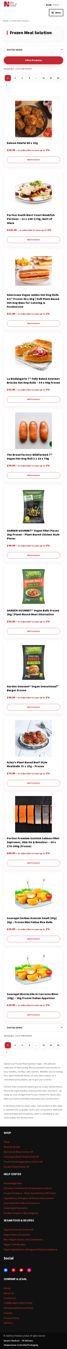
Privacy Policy (11, 1318)
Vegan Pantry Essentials (17, 1234)
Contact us (10, 1298)
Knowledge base (13, 1183)
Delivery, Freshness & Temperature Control (28, 1188)
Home (5, 20)
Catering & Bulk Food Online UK (21, 1156)
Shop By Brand (12, 1146)
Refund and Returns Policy (18, 1307)
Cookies (8, 1313)
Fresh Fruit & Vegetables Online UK (23, 1161)
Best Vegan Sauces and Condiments (23, 1239)
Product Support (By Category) (21, 1213)
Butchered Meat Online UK (18, 1151)
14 (58, 78)
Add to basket (33, 160)
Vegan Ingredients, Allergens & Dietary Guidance (30, 1249)
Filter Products (33, 60)
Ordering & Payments (15, 1208)
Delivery (8, 1322)
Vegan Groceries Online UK (18, 1229)
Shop (6, 1141)
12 (44, 78)
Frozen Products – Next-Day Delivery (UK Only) (29, 1193)
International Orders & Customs (22, 1203)
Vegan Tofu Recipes (14, 1244)
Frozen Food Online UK (16, 1166)
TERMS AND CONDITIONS (18, 1303)
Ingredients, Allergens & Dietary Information (29, 1198)
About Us (9, 1293)
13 (51, 78)
